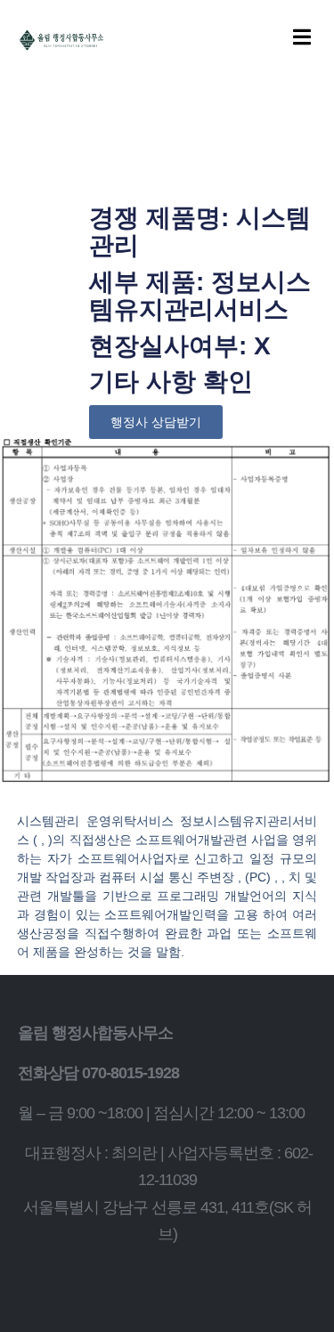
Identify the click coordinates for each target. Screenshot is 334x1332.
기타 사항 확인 (171, 381)
